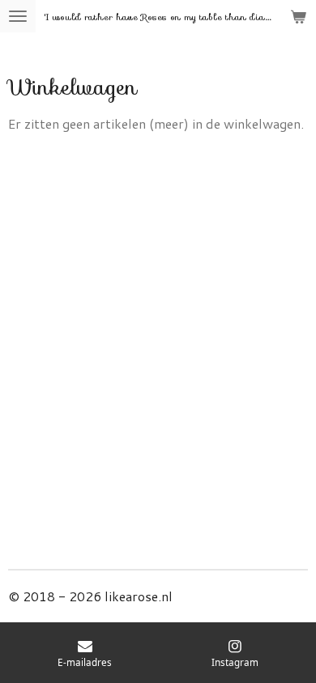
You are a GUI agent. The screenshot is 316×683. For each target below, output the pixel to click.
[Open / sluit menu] (18, 16)
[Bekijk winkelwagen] (298, 16)
